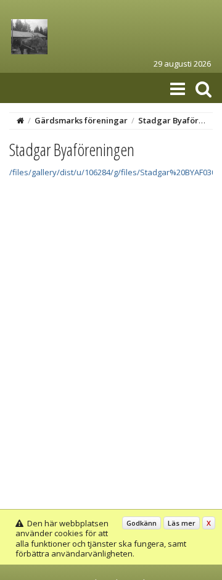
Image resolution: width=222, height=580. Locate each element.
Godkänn (141, 523)
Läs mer (181, 523)
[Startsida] (20, 120)
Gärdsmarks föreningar (81, 120)
